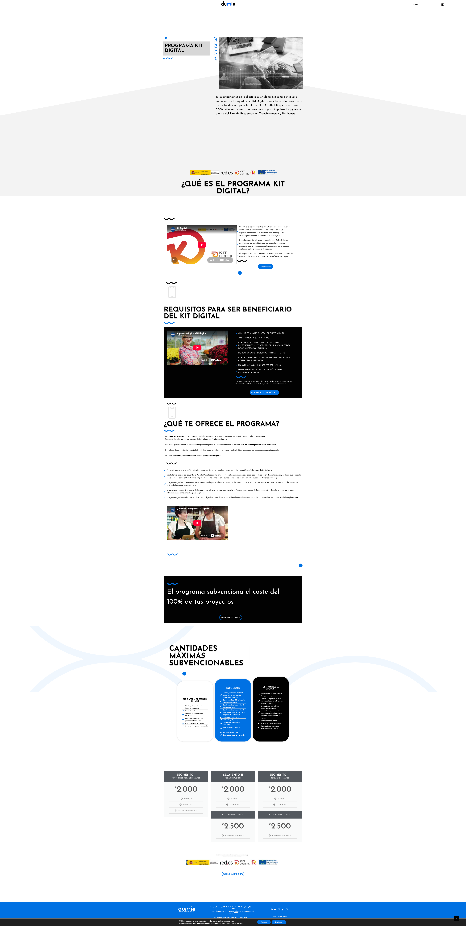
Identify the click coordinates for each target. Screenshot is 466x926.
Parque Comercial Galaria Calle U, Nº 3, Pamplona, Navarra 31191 (233, 907)
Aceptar (264, 922)
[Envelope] (275, 909)
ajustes (239, 923)
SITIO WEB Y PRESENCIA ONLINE (195, 700)
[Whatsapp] (272, 909)
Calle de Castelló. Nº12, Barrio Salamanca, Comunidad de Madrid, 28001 (233, 912)
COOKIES (234, 917)
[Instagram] (279, 909)
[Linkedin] (286, 909)
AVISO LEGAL (243, 917)
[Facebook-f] (283, 909)
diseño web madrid (279, 917)
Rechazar (279, 922)
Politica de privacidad (222, 917)
